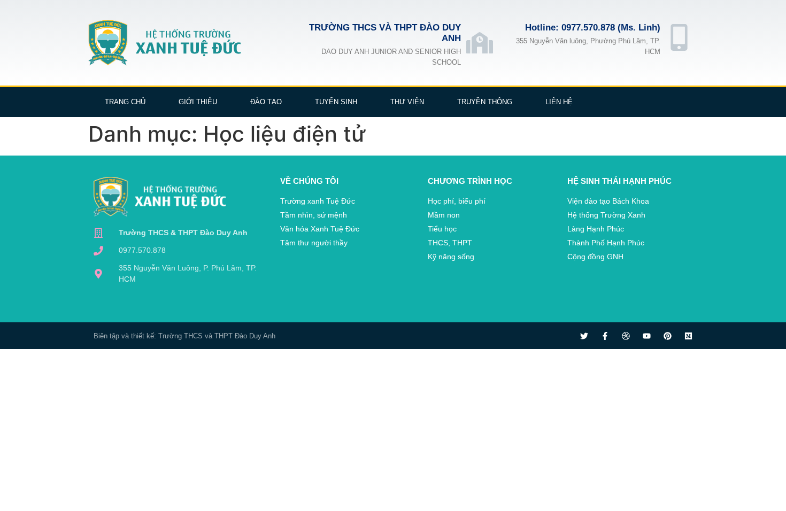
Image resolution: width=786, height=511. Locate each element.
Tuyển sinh (336, 102)
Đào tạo (266, 102)
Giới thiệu (198, 102)
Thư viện (407, 102)
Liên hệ (559, 102)
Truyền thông (484, 102)
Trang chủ (125, 102)
